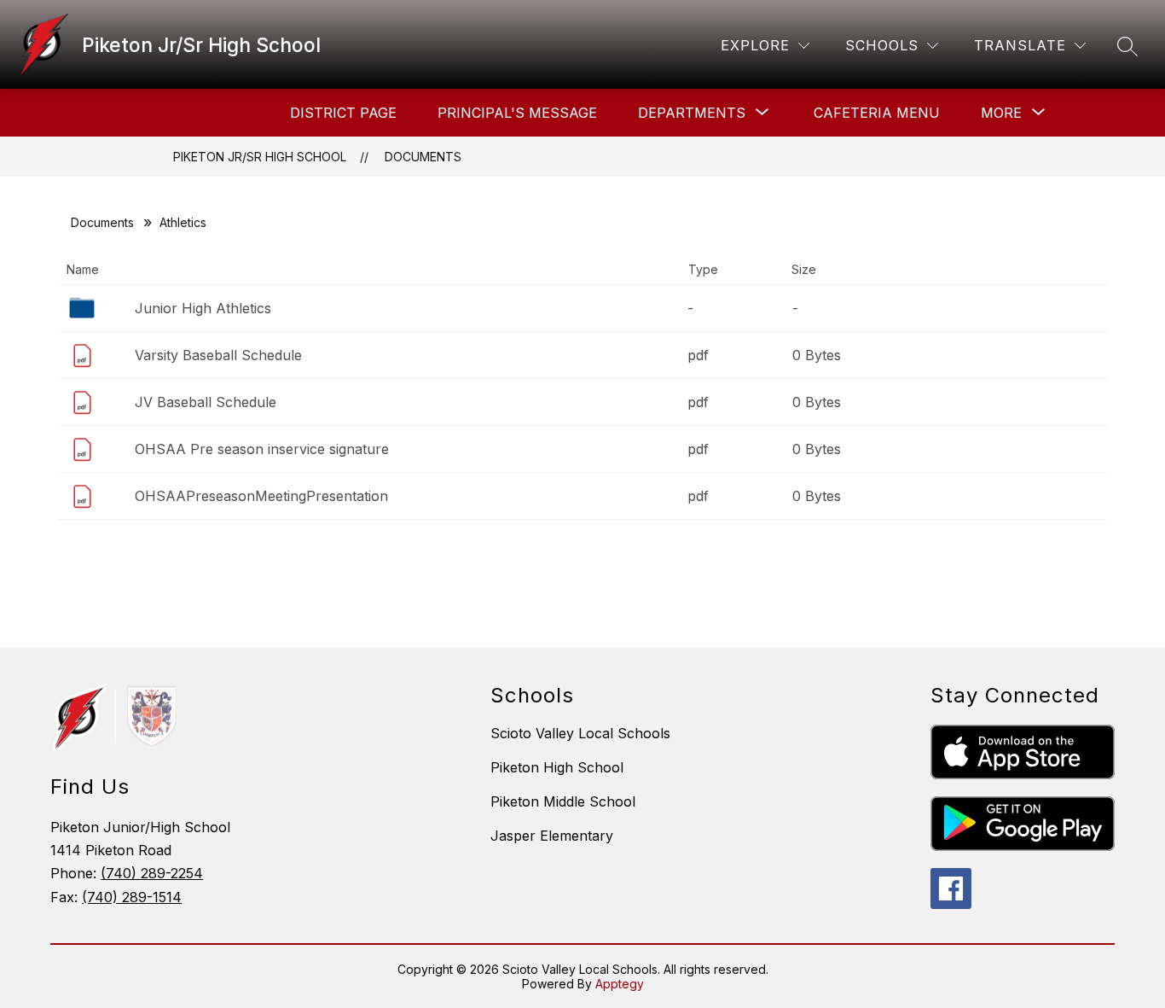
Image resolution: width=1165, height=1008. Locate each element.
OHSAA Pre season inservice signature (262, 448)
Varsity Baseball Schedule (218, 355)
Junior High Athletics (203, 308)
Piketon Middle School (562, 801)
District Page (343, 112)
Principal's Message (517, 112)
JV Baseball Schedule (205, 402)
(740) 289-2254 (152, 873)
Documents (423, 156)
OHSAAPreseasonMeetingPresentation (261, 495)
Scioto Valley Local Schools (580, 733)
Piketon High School (556, 767)
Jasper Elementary (551, 835)
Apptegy (619, 983)
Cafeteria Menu (877, 112)
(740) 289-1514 (132, 897)
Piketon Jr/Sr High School (259, 156)
